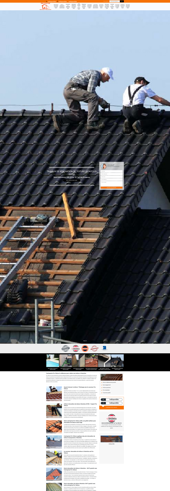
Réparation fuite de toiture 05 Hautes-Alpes (84, 6)
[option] (85, 196)
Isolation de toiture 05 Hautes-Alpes (112, 6)
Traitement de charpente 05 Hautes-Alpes (68, 6)
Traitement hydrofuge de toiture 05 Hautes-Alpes (74, 6)
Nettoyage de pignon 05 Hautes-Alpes (128, 6)
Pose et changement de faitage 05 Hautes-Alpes (62, 6)
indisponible (51, 1)
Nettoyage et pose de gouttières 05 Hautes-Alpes (107, 6)
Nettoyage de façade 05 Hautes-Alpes (117, 6)
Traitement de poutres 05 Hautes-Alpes (89, 6)
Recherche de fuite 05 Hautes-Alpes (123, 6)
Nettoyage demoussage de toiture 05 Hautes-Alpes (95, 6)
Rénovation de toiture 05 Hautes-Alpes (56, 6)
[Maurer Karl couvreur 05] (45, 6)
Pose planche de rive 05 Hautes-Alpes (78, 6)
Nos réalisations (71, 180)
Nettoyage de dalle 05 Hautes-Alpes (101, 6)
